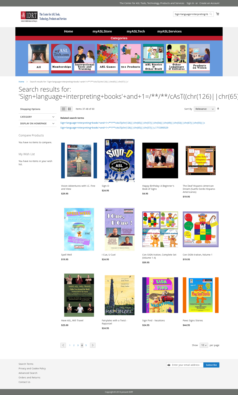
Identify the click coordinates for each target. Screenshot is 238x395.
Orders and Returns (29, 377)
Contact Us (24, 382)
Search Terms (26, 363)
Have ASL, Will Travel (72, 320)
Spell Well (66, 254)
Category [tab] (26, 116)
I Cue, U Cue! (109, 254)
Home (22, 81)
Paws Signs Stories (193, 320)
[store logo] (43, 16)
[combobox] (193, 14)
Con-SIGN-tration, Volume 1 (197, 254)
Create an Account (209, 3)
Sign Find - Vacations (153, 320)
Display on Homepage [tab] (33, 123)
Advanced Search (28, 372)
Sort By (188, 108)
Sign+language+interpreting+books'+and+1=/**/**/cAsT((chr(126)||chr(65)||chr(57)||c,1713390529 (114, 127)
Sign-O (105, 185)
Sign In (190, 3)
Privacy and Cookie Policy (32, 368)
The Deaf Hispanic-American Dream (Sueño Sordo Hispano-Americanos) (199, 188)
